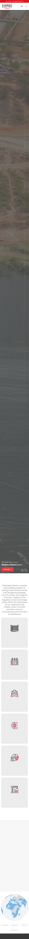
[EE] (7, 6)
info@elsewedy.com (18, 1)
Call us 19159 (9, 1)
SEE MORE (7, 569)
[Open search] (26, 6)
